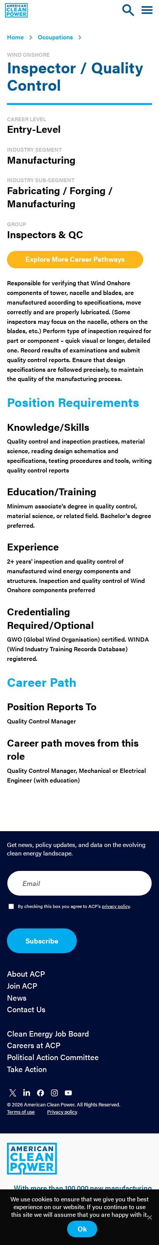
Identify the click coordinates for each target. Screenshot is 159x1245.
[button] (147, 10)
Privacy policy (62, 1111)
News (17, 998)
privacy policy (116, 906)
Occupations (55, 36)
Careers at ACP (34, 1045)
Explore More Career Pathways (75, 259)
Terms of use (21, 1111)
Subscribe (41, 940)
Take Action (27, 1069)
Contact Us (26, 1009)
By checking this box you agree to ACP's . (74, 906)
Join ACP (22, 986)
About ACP (26, 974)
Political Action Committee (53, 1057)
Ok (82, 1228)
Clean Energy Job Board (48, 1033)
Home (15, 36)
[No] (149, 1217)
